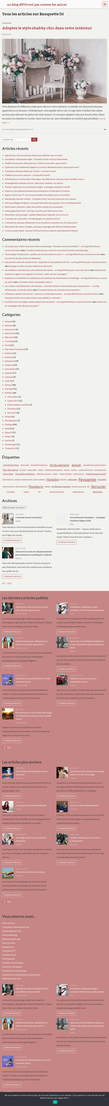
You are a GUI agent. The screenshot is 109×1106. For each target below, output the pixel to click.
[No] (105, 1099)
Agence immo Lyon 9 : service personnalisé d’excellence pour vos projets (37, 195)
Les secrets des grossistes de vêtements (23, 258)
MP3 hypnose (8, 958)
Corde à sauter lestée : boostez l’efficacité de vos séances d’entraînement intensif (41, 230)
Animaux (9, 325)
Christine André (9, 954)
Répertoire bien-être (11, 978)
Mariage (9, 388)
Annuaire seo (8, 947)
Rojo (9, 34)
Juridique (17, 479)
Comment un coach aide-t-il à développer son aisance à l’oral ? (32, 218)
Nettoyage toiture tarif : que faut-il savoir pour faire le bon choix (34, 211)
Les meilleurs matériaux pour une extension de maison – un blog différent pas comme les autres (47, 270)
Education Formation (14, 349)
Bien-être (9, 337)
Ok (55, 1102)
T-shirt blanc (11, 492)
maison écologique (39, 479)
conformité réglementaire (53, 470)
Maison (7, 23)
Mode (7, 416)
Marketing (52, 479)
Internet (8, 373)
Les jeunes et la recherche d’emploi (31, 805)
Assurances (10, 329)
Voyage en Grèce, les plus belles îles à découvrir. (31, 266)
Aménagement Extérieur (39, 465)
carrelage (22, 470)
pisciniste (102, 479)
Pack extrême (8, 923)
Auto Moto (10, 333)
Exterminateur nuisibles (18, 404)
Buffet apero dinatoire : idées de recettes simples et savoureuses (34, 207)
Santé (7, 428)
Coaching (9, 341)
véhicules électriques (56, 492)
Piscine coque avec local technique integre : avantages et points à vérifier (37, 187)
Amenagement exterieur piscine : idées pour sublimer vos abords (34, 183)
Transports (10, 448)
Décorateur (12, 396)
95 (8, 747)
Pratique (9, 424)
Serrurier (98, 486)
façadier (55, 474)
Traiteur (26, 492)
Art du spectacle (59, 465)
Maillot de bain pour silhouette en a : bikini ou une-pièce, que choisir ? (36, 163)
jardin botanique (8, 479)
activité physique (11, 465)
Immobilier (10, 369)
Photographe (11, 420)
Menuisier (63, 479)
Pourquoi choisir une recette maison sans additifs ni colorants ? (33, 297)
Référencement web (11, 939)
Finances (9, 365)
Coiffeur (41, 470)
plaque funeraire (8, 486)
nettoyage (72, 479)
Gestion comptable (65, 474)
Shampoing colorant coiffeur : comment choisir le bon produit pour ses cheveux (40, 199)
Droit (7, 345)
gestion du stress (78, 474)
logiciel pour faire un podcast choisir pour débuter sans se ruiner (33, 155)
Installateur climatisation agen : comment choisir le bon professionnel (36, 159)
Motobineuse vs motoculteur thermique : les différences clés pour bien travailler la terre (44, 179)
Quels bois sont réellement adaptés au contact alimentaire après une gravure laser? (42, 167)
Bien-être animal (10, 470)
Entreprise (9, 361)
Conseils (66, 470)
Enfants (8, 357)
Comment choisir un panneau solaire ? (35, 282)
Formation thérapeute (12, 966)
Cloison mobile (32, 470)
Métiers (8, 392)
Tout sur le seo (8, 943)
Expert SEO (12, 400)
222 (9, 583)
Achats (8, 321)
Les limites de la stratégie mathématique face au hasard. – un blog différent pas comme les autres (48, 301)
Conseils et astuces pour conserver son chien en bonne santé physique (57, 250)
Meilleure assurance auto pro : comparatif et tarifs (27, 175)
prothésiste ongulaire (61, 486)
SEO (88, 486)
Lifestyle (9, 377)
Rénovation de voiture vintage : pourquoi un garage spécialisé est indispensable (40, 226)
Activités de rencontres (12, 962)
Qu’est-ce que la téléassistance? (84, 805)
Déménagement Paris (12, 931)
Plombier (11, 408)
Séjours (8, 432)
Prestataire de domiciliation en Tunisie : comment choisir (30, 171)
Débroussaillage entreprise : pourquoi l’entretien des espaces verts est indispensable (43, 203)
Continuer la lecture (12, 540)
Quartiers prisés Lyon (79, 486)
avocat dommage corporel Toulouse (94, 465)
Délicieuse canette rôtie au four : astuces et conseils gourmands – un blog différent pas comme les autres (52, 293)
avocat (76, 465)
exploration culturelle (43, 474)
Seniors (8, 436)
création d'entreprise (85, 470)
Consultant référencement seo (16, 927)
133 (9, 1091)
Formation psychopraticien (14, 970)
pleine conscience (21, 486)
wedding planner (78, 492)
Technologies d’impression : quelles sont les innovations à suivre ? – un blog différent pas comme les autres (52, 254)
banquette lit (27, 130)
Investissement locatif (96, 474)
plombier (47, 486)
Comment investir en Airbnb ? (29, 517)
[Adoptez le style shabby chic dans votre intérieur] (54, 71)
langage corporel (27, 479)
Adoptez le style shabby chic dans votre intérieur (47, 28)
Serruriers (11, 412)
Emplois (8, 353)
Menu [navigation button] (104, 4)
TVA (39, 492)
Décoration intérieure (25, 474)
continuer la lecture (12, 1013)
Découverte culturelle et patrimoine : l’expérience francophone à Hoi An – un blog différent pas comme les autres (55, 262)
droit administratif (100, 470)
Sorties (8, 440)
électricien (97, 491)
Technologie (10, 444)
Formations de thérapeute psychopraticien (21, 974)
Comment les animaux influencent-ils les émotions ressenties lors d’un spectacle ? (41, 222)
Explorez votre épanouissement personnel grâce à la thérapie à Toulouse (37, 191)
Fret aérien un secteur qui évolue (30, 872)
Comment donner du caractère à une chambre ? (59, 290)
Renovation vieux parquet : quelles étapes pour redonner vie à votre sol (36, 214)
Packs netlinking (9, 935)
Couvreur (74, 470)
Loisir (7, 381)
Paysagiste (87, 479)
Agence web (25, 465)
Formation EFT (9, 950)
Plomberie (36, 486)
